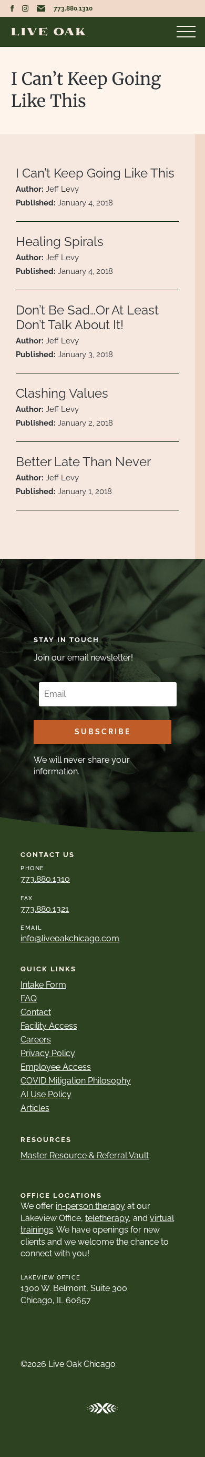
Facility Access (48, 1026)
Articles (34, 1108)
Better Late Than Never (83, 461)
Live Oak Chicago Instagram (25, 8)
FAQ (28, 998)
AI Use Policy (45, 1094)
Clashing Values (62, 393)
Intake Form (43, 985)
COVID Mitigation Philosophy (75, 1081)
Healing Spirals (60, 241)
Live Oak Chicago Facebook (12, 8)
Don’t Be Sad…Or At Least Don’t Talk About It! (87, 317)
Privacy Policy (47, 1053)
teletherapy (107, 1218)
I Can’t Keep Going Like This (95, 173)
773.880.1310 (73, 8)
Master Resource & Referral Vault (84, 1155)
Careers (35, 1040)
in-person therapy (90, 1206)
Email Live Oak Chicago (41, 8)
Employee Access (55, 1067)
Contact (35, 1012)
